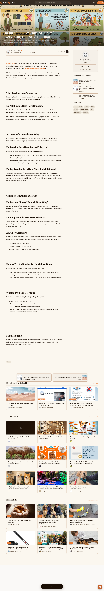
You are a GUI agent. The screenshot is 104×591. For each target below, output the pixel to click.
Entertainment (84, 109)
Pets (7, 7)
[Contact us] (100, 587)
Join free (100, 2)
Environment (77, 112)
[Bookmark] (56, 586)
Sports (76, 109)
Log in (93, 2)
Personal (85, 112)
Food (92, 109)
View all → (95, 383)
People (86, 106)
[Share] (60, 586)
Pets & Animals (78, 106)
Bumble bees (10, 64)
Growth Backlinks (16, 51)
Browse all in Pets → (93, 500)
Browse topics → (94, 416)
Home (3, 7)
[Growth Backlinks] (8, 52)
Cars (92, 106)
